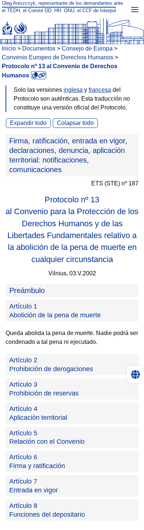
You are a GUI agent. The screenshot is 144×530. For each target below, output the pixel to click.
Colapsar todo (75, 123)
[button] (72, 155)
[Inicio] (72, 26)
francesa (100, 90)
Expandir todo (28, 123)
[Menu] (135, 9)
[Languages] (135, 374)
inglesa (73, 90)
